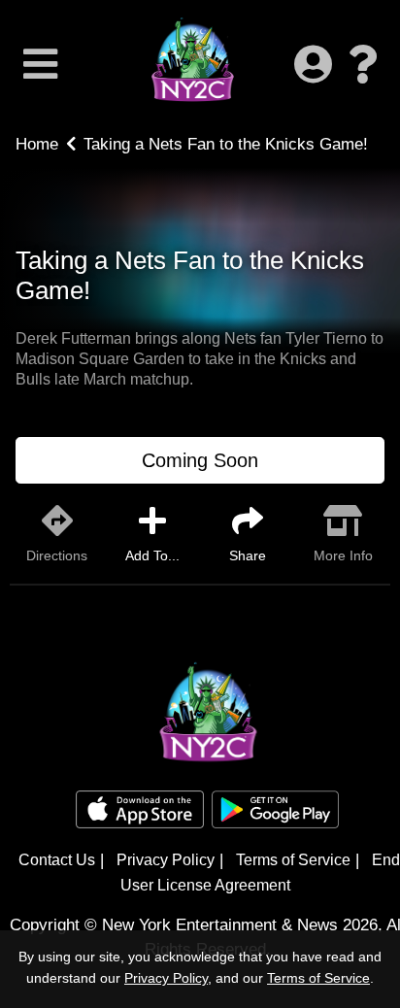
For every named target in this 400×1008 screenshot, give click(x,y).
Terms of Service (293, 860)
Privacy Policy (166, 860)
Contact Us (56, 860)
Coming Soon (200, 460)
